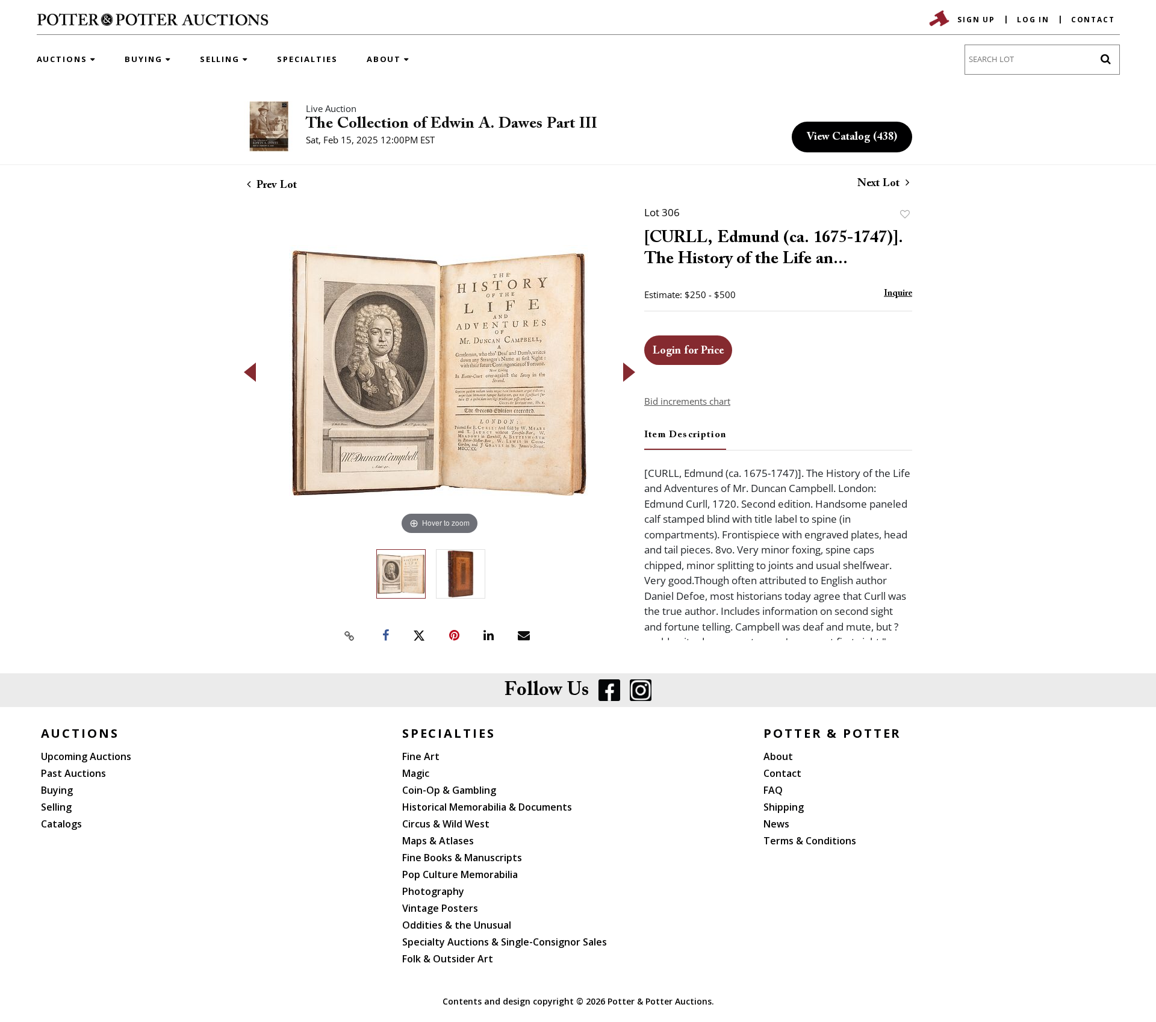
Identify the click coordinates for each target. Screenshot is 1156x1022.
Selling (56, 807)
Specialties (307, 59)
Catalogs (61, 823)
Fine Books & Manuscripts (462, 857)
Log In (1033, 19)
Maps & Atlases (438, 840)
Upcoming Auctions (86, 756)
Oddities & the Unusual (456, 925)
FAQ (773, 790)
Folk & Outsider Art (447, 958)
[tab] (685, 439)
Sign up (976, 19)
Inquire (898, 293)
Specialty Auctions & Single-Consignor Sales (504, 942)
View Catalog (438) (852, 137)
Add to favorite (905, 214)
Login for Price (688, 351)
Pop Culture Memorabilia (460, 874)
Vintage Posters (440, 908)
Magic (415, 773)
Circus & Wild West (445, 823)
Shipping (783, 807)
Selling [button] (221, 59)
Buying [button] (145, 59)
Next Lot (880, 183)
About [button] (386, 59)
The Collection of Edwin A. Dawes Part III (451, 124)
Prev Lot (275, 185)
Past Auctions (73, 773)
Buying (57, 790)
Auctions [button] (64, 59)
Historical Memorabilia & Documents (487, 807)
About (778, 756)
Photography (433, 891)
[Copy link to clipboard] (349, 636)
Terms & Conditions (809, 840)
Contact (1093, 19)
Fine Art (421, 756)
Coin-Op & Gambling (449, 790)
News (776, 823)
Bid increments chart (687, 401)
